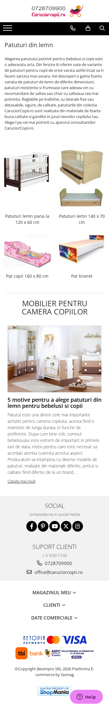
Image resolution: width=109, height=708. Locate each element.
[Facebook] (31, 526)
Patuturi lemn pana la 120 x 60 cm (27, 219)
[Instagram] (77, 526)
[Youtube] (54, 526)
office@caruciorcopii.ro (58, 572)
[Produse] (8, 29)
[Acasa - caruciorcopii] (54, 11)
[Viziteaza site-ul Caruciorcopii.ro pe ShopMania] (54, 691)
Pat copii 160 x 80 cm (27, 276)
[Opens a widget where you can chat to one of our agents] (86, 697)
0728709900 (58, 563)
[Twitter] (66, 526)
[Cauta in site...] (102, 28)
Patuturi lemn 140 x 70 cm (82, 219)
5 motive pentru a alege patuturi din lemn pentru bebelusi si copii (54, 402)
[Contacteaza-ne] (73, 28)
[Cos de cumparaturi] (87, 28)
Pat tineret (81, 276)
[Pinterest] (43, 526)
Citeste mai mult (21, 481)
